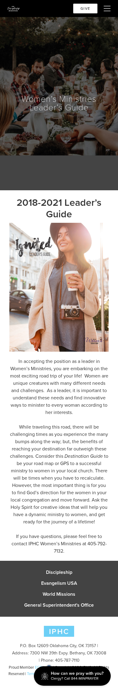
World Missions (59, 594)
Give (85, 8)
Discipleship (59, 572)
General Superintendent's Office (59, 605)
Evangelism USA (59, 583)
